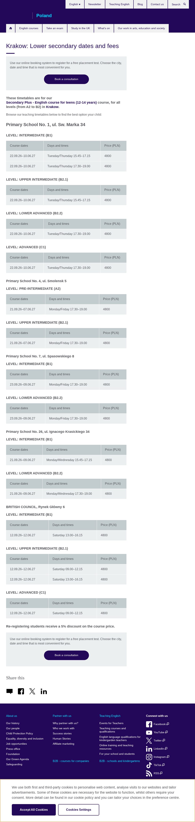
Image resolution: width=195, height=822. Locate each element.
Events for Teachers (111, 723)
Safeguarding (14, 764)
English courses (28, 28)
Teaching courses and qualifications (112, 730)
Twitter (158, 740)
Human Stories (62, 738)
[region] (97, 800)
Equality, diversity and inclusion (24, 738)
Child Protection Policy (19, 733)
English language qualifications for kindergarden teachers (120, 739)
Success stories (62, 733)
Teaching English (119, 4)
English (74, 4)
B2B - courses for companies (71, 761)
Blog (140, 4)
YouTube (159, 732)
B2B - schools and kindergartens (119, 761)
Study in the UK (80, 28)
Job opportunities (16, 743)
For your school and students (117, 753)
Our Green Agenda (17, 759)
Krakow (52, 107)
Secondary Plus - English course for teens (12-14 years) (51, 102)
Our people (13, 728)
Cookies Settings (78, 809)
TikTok (158, 765)
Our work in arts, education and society (141, 28)
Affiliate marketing (63, 743)
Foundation (13, 754)
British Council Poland (17, 15)
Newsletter (94, 4)
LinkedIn (159, 748)
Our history (12, 723)
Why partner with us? (65, 723)
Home (10, 28)
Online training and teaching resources (116, 747)
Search (186, 5)
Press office (13, 749)
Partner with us (62, 715)
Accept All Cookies (34, 809)
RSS (157, 773)
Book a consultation (66, 79)
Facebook (160, 724)
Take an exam (54, 28)
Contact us (157, 4)
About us (11, 715)
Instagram (160, 757)
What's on (104, 28)
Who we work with (63, 728)
